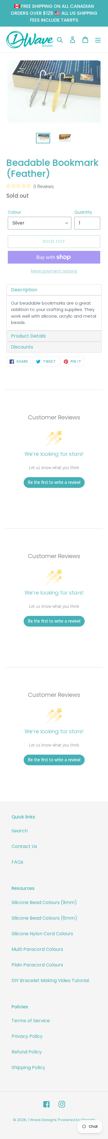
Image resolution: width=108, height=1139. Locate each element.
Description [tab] (24, 289)
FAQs (17, 862)
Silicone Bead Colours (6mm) (44, 918)
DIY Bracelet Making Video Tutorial (50, 980)
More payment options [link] (54, 271)
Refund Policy (27, 1052)
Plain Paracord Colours (37, 965)
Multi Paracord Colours (37, 949)
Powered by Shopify (76, 1120)
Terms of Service (31, 1020)
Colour (14, 212)
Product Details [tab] (28, 336)
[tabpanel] (54, 313)
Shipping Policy (28, 1067)
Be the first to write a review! (54, 482)
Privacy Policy (27, 1036)
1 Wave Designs (42, 1120)
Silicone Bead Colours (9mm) (44, 902)
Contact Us (24, 846)
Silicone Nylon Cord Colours (42, 933)
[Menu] (98, 39)
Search (20, 830)
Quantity (83, 212)
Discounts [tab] (22, 347)
